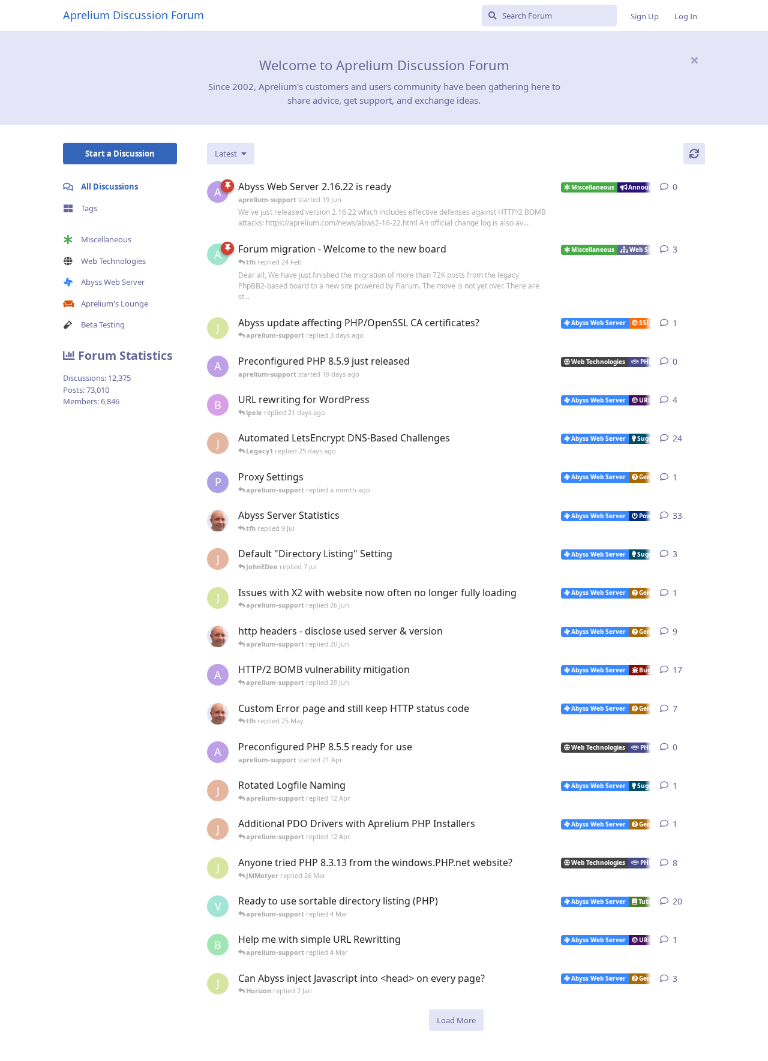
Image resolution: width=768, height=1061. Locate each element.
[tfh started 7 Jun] (218, 636)
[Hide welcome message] (694, 60)
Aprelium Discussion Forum (133, 15)
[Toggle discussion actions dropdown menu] (700, 187)
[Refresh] (694, 153)
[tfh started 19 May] (218, 714)
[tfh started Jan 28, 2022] (218, 520)
